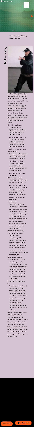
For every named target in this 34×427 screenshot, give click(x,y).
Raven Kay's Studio (7, 1)
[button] (32, 16)
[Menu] (26, 5)
